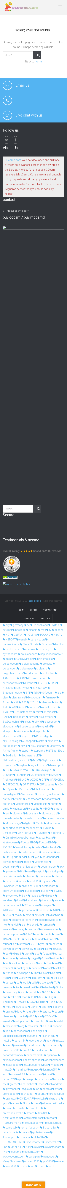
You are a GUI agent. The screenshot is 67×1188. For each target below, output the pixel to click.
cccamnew (35, 1074)
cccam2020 (32, 1161)
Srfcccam (48, 692)
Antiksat (51, 939)
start (24, 997)
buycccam (31, 890)
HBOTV (57, 634)
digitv (24, 895)
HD (7, 770)
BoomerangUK (30, 755)
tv (50, 629)
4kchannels (48, 1035)
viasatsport (19, 808)
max (43, 629)
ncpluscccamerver (51, 654)
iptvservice (11, 895)
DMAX (55, 774)
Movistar (17, 813)
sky (7, 625)
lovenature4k (36, 1040)
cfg (22, 1026)
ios (37, 1088)
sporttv (41, 1093)
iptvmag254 (50, 1069)
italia (39, 948)
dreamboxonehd (15, 1108)
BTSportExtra (56, 750)
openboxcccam (54, 1059)
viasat (18, 799)
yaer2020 (11, 1166)
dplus (46, 1026)
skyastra (52, 741)
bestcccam (48, 885)
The (35, 972)
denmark (32, 929)
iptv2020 (47, 1161)
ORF (44, 779)
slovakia (34, 924)
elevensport (23, 972)
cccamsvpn (44, 1079)
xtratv (41, 837)
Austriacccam (39, 774)
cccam (58, 629)
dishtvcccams (30, 852)
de (28, 625)
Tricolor (16, 939)
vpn (19, 1079)
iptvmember (51, 1142)
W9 (13, 707)
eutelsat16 (11, 1127)
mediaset (49, 712)
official (14, 997)
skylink (23, 765)
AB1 (24, 702)
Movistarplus (49, 813)
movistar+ (33, 1026)
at (40, 992)
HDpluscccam (42, 789)
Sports (45, 1006)
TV (56, 982)
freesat (50, 1117)
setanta (46, 1011)
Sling (50, 997)
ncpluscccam (13, 649)
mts (57, 1088)
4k (37, 1011)
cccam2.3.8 (18, 1074)
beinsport (30, 963)
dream (30, 1113)
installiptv (21, 1069)
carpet (32, 992)
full (30, 857)
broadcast (28, 987)
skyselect (27, 736)
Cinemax (46, 644)
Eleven (34, 1006)
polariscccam (41, 1132)
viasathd (34, 808)
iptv (61, 866)
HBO (31, 1016)
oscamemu (52, 1045)
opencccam (20, 1030)
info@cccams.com (17, 210)
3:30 (47, 992)
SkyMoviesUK (50, 760)
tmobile (21, 1016)
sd (7, 963)
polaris (25, 1132)
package (20, 629)
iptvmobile (11, 1088)
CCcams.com (13, 160)
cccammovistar (54, 818)
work (25, 982)
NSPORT (10, 639)
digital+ (28, 823)
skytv (28, 721)
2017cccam (31, 905)
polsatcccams (30, 663)
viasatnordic (23, 803)
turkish (14, 924)
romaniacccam (29, 1127)
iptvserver (11, 871)
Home (20, 610)
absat (48, 968)
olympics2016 (30, 885)
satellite (59, 968)
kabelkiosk (32, 900)
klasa (36, 1103)
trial (56, 963)
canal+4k (19, 1040)
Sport (55, 972)
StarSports (11, 857)
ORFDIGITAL (57, 779)
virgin (17, 861)
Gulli (57, 702)
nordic (54, 803)
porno (41, 1166)
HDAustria (21, 774)
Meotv (39, 823)
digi (23, 924)
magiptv (35, 1069)
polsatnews (26, 668)
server (22, 881)
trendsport (49, 1156)
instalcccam (41, 1050)
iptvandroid (55, 1084)
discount (43, 910)
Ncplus (59, 644)
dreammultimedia (53, 1103)
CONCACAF (26, 1098)
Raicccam (19, 716)
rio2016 (34, 881)
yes (36, 857)
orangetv (10, 1098)
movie (9, 1006)
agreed (9, 982)
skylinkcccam (38, 765)
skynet (38, 1146)
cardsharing (49, 857)
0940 (28, 934)
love (19, 1011)
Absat (22, 707)
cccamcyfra (45, 649)
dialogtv (50, 895)
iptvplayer (26, 1088)
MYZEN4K (16, 1146)
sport (57, 1011)
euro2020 (22, 1006)
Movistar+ (32, 813)
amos (15, 1103)
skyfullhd (45, 726)
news (27, 939)
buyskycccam (28, 726)
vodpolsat (48, 673)
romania (47, 924)
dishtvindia (51, 847)
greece (13, 1084)
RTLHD (22, 779)
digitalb (17, 953)
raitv (38, 712)
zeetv (59, 852)
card (30, 871)
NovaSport (56, 765)
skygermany (45, 716)
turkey (58, 953)
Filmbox (30, 683)
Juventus (45, 982)
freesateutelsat (53, 1122)
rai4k (50, 1040)
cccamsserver (49, 929)
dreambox (39, 1021)
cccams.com (35, 601)
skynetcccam (53, 1146)
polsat (9, 658)
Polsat (45, 972)
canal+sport (37, 639)
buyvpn (29, 1079)
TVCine (46, 828)
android (47, 1088)
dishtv (38, 847)
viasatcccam (33, 799)
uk (62, 910)
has (47, 977)
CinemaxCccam (37, 678)
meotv (47, 934)
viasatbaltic (40, 803)
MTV (36, 760)
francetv (34, 707)
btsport (25, 750)
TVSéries (41, 832)
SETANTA (39, 1137)
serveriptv (27, 948)
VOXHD (33, 779)
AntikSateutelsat (33, 1117)
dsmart (38, 939)
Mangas (46, 702)
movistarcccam (32, 818)
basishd (47, 900)
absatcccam (49, 707)
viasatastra (51, 799)
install (59, 1021)
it (63, 958)
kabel (57, 900)
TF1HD (33, 702)
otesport (30, 876)
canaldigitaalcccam (49, 794)
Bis (22, 871)
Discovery (55, 745)
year (42, 943)
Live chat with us (29, 115)
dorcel (23, 1166)
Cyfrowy (23, 977)
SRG (53, 683)
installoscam (34, 1045)
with (34, 982)
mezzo (60, 1040)
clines (55, 958)
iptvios (41, 1084)
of (39, 987)
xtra (50, 837)
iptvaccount (28, 910)
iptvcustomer (33, 1142)
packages (22, 968)
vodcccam (32, 673)
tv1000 (46, 808)
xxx (32, 1166)
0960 (8, 914)
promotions (49, 610)
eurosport (29, 741)
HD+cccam (24, 789)
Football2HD (46, 842)
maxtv (18, 914)
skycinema (22, 731)
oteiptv (58, 876)
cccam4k (32, 1035)
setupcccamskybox (36, 1064)
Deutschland (40, 625)
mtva (28, 914)
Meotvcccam (54, 823)
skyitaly (57, 948)
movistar (24, 1137)
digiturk (40, 871)
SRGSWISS (23, 687)
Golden (48, 987)
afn (39, 1016)
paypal (34, 958)
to (17, 982)
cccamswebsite (48, 919)
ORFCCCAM (12, 784)
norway (19, 929)
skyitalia (41, 1098)
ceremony (11, 992)
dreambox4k (35, 1108)
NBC (41, 997)
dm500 (26, 1050)
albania (32, 629)
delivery (23, 958)
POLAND (45, 634)
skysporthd (39, 731)
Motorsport (27, 794)
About (33, 610)
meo (57, 934)
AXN (22, 678)
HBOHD (42, 683)
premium (53, 943)
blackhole (11, 1026)
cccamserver (48, 866)
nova (58, 1079)
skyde (32, 716)
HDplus (9, 789)
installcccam (13, 1064)
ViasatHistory (23, 847)
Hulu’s (42, 1001)
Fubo (51, 1001)
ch (14, 943)
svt (7, 813)
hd (23, 857)
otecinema (44, 876)
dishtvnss (47, 852)
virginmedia (41, 861)
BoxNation (11, 755)
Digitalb (55, 625)
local (20, 900)
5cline (45, 958)
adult (51, 1166)
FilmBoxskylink (43, 770)
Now (32, 1001)
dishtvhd (55, 914)
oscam (19, 1045)
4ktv (28, 1146)
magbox (55, 1064)
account (10, 958)
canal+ (23, 639)
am (55, 992)
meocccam (32, 828)
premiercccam (28, 866)
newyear (47, 905)
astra (41, 741)
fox (60, 1001)
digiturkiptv (54, 871)
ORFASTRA (29, 784)
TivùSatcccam (23, 712)
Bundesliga (42, 736)
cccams (30, 649)
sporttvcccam (13, 828)
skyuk (24, 745)
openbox (51, 1055)
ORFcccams (46, 784)
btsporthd (39, 750)
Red (22, 992)
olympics (47, 881)
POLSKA (31, 634)
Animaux (50, 697)
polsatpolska (45, 658)
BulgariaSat (49, 1127)
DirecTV (21, 1001)
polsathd (41, 668)
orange (9, 1011)
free (48, 963)
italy (47, 948)
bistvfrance (18, 697)
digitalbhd (54, 1098)
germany (17, 625)
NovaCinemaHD (21, 770)
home (38, 61)
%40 (55, 910)
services (29, 618)
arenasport (27, 1093)
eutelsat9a (40, 914)
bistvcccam (35, 697)
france (9, 972)
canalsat (36, 968)
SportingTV (57, 832)
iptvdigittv (36, 895)
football (47, 953)
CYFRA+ (18, 634)
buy (7, 953)
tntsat (48, 1074)
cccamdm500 (34, 1055)
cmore (57, 808)
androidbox (27, 1084)
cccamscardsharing (23, 919)
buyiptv (57, 890)
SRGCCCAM (39, 687)
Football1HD (28, 842)
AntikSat (42, 1113)
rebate (59, 1161)
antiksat (16, 963)
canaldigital (37, 1030)
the (14, 977)
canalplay (34, 1156)
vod (7, 1030)
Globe (59, 987)
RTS (36, 692)
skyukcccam (38, 745)
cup (36, 953)
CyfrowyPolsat (25, 658)
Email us (22, 85)
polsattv (47, 663)
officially (58, 977)
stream (23, 943)
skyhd (38, 721)
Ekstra (26, 1103)
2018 (34, 943)
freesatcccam (32, 1122)
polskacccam (28, 654)
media (27, 861)
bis (59, 692)
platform (37, 977)
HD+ (60, 784)
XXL (15, 702)
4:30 (33, 997)
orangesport (56, 1093)
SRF (28, 692)
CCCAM (49, 1016)
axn (41, 963)
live (17, 987)
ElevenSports (30, 644)
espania (57, 1026)
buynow (46, 890)
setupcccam (22, 1021)
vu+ (50, 1021)
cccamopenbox (32, 1059)
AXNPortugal (26, 832)
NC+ (8, 634)
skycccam (51, 721)
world (28, 953)
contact (45, 618)
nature (29, 1011)
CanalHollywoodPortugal (20, 837)
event (8, 1045)
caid (37, 934)
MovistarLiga (13, 823)
